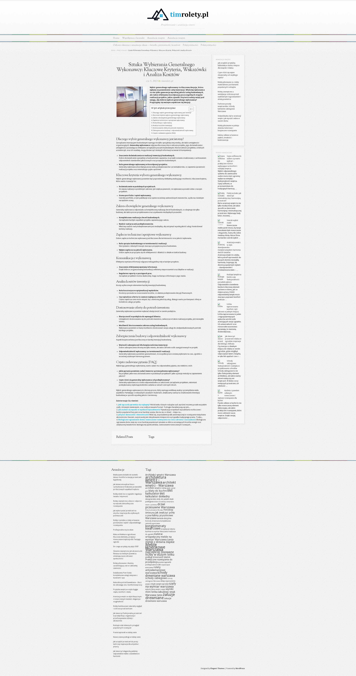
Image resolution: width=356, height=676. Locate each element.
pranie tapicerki (164, 562)
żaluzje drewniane (160, 596)
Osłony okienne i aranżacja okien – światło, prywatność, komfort (146, 45)
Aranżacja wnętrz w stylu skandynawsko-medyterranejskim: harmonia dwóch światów (229, 247)
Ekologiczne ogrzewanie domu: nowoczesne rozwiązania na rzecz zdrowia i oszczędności (157, 420)
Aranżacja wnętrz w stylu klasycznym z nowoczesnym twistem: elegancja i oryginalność (127, 599)
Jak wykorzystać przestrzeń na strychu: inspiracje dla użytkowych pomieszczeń (126, 513)
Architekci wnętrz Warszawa (160, 474)
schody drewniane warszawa (160, 574)
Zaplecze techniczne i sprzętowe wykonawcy (169, 120)
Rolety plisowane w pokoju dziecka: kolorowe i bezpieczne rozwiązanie (228, 128)
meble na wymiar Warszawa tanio (159, 538)
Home (116, 38)
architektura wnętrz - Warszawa (155, 480)
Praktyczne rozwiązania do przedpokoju (158, 560)
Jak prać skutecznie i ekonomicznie (133, 415)
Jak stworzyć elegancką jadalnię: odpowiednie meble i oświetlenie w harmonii (126, 653)
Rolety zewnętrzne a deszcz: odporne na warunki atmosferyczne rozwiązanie (127, 503)
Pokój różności (190, 45)
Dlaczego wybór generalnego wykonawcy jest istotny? (172, 113)
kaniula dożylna (164, 518)
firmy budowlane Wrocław (154, 510)
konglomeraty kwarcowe (155, 527)
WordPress (240, 668)
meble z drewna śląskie (160, 542)
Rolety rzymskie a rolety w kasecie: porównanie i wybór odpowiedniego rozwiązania (127, 522)
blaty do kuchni (158, 490)
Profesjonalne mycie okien (123, 530)
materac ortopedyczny (154, 535)
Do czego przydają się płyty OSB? (126, 547)
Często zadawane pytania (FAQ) (164, 133)
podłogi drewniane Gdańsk (157, 557)
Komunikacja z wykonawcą (162, 123)
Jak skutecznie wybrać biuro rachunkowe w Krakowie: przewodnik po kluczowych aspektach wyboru (127, 486)
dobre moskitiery (160, 502)
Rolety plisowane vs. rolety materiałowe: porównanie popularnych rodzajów (228, 84)
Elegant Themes (217, 668)
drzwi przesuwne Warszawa (160, 505)
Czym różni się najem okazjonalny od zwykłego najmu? (228, 75)
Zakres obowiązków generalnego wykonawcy (169, 118)
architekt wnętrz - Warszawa (160, 484)
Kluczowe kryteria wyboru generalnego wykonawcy (171, 115)
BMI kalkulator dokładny (157, 495)
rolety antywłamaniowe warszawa (155, 570)
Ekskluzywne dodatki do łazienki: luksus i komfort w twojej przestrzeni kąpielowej (127, 477)
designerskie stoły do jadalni (157, 499)
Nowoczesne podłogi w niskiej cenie (126, 637)
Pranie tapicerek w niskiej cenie (125, 632)
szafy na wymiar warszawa (160, 585)
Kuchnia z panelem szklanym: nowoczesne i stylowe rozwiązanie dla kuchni (228, 395)
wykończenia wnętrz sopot (155, 589)
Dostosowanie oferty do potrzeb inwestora (168, 128)
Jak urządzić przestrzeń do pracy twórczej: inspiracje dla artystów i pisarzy (126, 644)
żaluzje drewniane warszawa (158, 599)
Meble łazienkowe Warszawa (155, 547)
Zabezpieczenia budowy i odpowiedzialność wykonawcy (173, 130)
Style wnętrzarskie (160, 584)
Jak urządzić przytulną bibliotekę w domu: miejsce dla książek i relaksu (228, 65)
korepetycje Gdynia (168, 529)
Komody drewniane (152, 521)
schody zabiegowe (156, 578)
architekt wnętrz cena (155, 488)
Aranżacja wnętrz (156, 38)
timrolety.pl (167, 80)
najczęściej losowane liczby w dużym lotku (159, 553)
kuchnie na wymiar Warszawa (156, 532)
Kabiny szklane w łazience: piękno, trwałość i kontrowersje (228, 137)
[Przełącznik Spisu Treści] (190, 109)
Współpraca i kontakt (133, 38)
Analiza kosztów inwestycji (162, 125)
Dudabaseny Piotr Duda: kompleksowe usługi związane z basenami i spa (125, 575)
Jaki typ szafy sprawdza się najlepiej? (134, 405)
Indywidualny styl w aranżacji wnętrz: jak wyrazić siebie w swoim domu (229, 118)
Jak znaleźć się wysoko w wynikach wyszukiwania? (139, 410)
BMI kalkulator (159, 492)
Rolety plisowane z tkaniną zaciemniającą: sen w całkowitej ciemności (125, 565)
